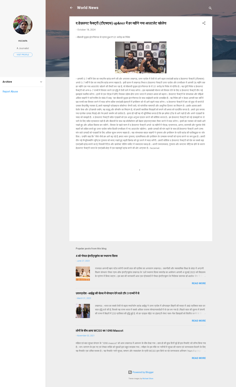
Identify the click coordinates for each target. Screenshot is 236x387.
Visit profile (23, 55)
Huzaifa (22, 40)
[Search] (210, 9)
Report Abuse (10, 91)
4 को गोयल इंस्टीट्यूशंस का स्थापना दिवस (97, 256)
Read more (199, 283)
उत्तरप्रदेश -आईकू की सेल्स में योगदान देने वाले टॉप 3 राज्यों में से (107, 293)
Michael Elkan (147, 379)
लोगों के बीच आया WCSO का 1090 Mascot (99, 330)
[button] (204, 23)
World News (87, 7)
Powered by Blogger (143, 372)
